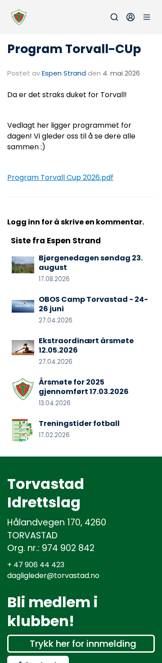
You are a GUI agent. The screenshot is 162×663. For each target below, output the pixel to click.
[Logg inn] (130, 17)
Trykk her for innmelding (83, 643)
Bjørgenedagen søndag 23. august (91, 263)
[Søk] (114, 17)
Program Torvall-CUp (74, 48)
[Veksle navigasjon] (147, 17)
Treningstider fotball (79, 423)
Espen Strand (64, 73)
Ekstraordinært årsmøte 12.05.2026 (86, 345)
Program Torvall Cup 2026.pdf (60, 177)
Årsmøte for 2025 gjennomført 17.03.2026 (84, 387)
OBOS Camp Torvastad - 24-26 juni (93, 304)
